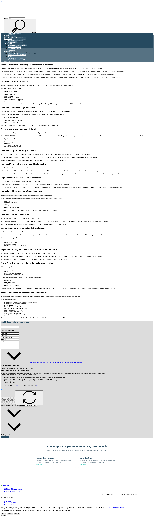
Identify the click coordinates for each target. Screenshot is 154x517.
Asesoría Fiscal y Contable (15, 40)
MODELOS (11, 50)
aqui (37, 385)
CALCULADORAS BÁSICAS (17, 53)
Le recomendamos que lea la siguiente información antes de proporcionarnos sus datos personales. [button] (55, 362)
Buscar (6, 18)
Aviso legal (7, 501)
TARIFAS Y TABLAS (14, 48)
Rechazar (16, 513)
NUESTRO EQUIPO (10, 37)
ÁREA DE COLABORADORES (17, 59)
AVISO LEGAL (9, 488)
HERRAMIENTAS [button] (10, 51)
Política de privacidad (10, 502)
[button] (19, 16)
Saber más (39, 464)
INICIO (6, 35)
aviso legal (17, 385)
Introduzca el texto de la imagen (10, 405)
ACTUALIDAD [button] (9, 43)
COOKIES (3, 515)
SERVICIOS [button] (8, 39)
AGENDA (11, 56)
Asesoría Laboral (12, 42)
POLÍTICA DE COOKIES (12, 491)
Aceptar (3, 513)
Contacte (4, 437)
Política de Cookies (9, 504)
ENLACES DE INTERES (15, 58)
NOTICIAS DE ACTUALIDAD (17, 45)
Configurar (9, 513)
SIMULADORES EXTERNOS (17, 55)
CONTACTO (8, 61)
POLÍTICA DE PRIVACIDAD (13, 490)
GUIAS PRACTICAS (14, 47)
